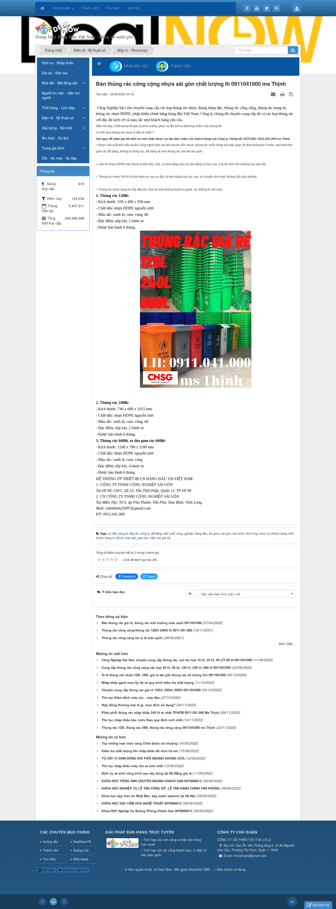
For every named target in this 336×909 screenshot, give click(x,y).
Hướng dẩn (50, 841)
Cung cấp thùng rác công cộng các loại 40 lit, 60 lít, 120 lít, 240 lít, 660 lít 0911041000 (166, 667)
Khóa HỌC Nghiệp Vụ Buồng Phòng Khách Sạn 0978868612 (147, 810)
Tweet (151, 576)
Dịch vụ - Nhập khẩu (58, 62)
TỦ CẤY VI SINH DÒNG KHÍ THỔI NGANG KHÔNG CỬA (143, 758)
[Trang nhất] (42, 8)
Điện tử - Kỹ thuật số (58, 117)
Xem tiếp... (287, 643)
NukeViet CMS (199, 869)
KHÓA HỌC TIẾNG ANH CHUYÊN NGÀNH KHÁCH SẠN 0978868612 (151, 780)
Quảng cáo (81, 850)
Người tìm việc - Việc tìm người (61, 95)
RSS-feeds (81, 859)
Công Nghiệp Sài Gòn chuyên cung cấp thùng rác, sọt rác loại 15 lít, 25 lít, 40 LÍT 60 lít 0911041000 (177, 660)
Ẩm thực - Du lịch (55, 137)
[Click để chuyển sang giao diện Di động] (64, 901)
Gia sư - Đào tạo (55, 72)
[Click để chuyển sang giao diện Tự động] (42, 901)
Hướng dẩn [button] (62, 7)
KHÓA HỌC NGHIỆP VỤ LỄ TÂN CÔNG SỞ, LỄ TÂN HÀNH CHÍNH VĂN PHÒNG (161, 788)
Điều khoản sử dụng (231, 869)
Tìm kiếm (49, 859)
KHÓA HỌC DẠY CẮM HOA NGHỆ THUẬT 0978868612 (142, 803)
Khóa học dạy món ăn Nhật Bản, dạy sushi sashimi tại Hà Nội (148, 795)
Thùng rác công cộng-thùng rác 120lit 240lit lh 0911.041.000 (147, 630)
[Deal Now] (57, 27)
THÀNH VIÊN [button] (179, 65)
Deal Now (164, 869)
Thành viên (50, 850)
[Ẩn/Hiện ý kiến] (190, 593)
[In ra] (283, 93)
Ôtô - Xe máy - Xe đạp (59, 158)
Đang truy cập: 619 (74, 870)
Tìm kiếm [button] (113, 7)
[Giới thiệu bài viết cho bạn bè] (274, 93)
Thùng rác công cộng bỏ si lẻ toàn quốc (132, 637)
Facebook (129, 576)
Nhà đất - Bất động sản (60, 82)
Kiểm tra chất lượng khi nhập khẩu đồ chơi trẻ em (140, 750)
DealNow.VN (82, 841)
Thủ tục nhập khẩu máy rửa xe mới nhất (132, 765)
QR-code (48, 870)
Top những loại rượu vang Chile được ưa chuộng (139, 743)
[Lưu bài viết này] (291, 93)
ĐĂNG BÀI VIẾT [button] (135, 65)
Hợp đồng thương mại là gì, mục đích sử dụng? (138, 705)
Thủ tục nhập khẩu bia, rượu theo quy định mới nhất (142, 720)
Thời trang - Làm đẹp (58, 107)
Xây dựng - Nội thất (57, 127)
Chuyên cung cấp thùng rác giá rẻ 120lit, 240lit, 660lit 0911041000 (151, 690)
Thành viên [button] (90, 7)
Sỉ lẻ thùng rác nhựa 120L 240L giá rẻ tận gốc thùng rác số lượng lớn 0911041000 (164, 675)
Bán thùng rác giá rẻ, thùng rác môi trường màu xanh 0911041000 (152, 622)
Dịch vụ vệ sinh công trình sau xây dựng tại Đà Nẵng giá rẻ (147, 773)
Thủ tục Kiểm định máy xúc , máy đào (131, 697)
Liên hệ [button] (133, 7)
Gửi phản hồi (321, 905)
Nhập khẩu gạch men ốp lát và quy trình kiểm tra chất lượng (148, 682)
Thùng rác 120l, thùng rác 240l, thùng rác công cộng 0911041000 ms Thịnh (158, 727)
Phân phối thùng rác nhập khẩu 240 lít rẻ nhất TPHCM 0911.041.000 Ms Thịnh (160, 712)
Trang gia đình (53, 148)
